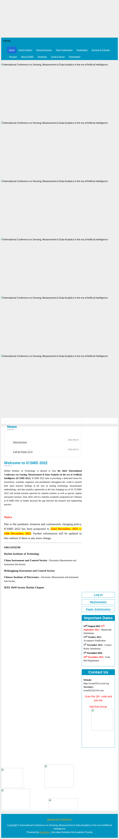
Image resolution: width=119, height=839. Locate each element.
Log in (98, 594)
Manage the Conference (59, 819)
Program (13, 57)
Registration (82, 50)
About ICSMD (27, 57)
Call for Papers (25, 50)
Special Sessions (44, 50)
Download (42, 57)
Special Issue (20, 442)
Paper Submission (64, 50)
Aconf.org (44, 832)
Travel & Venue (58, 57)
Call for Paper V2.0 (23, 452)
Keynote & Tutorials (101, 50)
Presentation (74, 57)
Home (12, 50)
